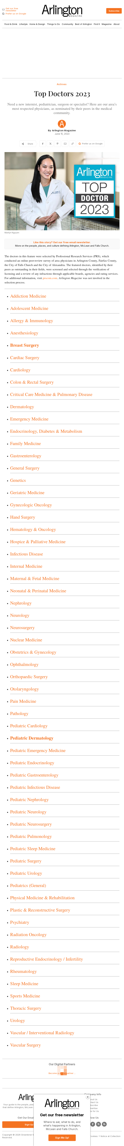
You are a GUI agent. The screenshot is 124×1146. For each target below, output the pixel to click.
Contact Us (92, 1102)
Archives (62, 84)
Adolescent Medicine (29, 308)
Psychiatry (19, 922)
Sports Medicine (25, 996)
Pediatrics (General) (28, 885)
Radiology (19, 947)
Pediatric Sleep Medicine (32, 848)
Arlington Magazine (64, 130)
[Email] (65, 143)
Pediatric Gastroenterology (34, 775)
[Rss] (104, 1124)
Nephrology (21, 603)
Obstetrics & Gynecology (33, 652)
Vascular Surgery (25, 1045)
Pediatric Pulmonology (31, 836)
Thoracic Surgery (25, 1008)
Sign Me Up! (62, 1137)
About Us (92, 1099)
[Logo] (62, 11)
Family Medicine (25, 443)
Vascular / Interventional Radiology (42, 1032)
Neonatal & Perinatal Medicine (38, 590)
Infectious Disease (26, 554)
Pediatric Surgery (25, 861)
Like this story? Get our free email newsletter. (62, 242)
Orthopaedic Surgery (29, 676)
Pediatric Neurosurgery (31, 824)
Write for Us (93, 1111)
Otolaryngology (24, 689)
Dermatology (22, 406)
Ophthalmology (24, 664)
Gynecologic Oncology (31, 505)
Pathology (19, 713)
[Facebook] (42, 143)
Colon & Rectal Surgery (32, 382)
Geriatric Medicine (27, 492)
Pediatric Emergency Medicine (38, 750)
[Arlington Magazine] (62, 124)
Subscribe (93, 1105)
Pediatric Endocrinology (32, 762)
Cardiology (20, 370)
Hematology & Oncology (33, 529)
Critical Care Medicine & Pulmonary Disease (51, 394)
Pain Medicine (23, 701)
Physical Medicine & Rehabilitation (42, 897)
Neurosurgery (22, 627)
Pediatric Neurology (28, 812)
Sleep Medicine (24, 983)
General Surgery (25, 468)
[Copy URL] (72, 143)
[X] (50, 143)
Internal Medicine (26, 566)
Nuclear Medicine (26, 640)
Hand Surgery (22, 517)
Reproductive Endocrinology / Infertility (46, 959)
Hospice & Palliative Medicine (38, 541)
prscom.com (50, 278)
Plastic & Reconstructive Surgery (40, 910)
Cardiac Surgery (24, 357)
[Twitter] (98, 1124)
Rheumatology (23, 971)
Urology (17, 1020)
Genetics (18, 480)
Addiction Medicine (28, 296)
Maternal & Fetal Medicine (34, 578)
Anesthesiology (24, 333)
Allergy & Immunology (31, 320)
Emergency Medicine (29, 419)
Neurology (19, 615)
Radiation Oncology (28, 934)
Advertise (93, 1108)
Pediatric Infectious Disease (35, 787)
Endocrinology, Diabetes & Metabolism (46, 431)
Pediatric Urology (26, 873)
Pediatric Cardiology (29, 725)
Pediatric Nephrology (29, 799)
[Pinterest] (57, 143)
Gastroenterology (25, 455)
